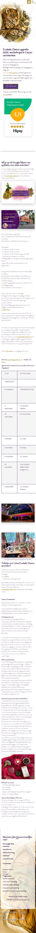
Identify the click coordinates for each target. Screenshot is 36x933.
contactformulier (8, 859)
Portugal (5, 874)
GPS (7, 70)
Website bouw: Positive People (18, 897)
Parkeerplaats (13, 73)
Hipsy (3, 362)
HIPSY (7, 577)
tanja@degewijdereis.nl (12, 176)
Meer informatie (10, 86)
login (5, 916)
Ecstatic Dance (8, 870)
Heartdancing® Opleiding (11, 885)
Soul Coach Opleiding (10, 882)
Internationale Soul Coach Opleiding (14, 891)
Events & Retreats (9, 879)
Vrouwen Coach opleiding (11, 888)
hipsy (5, 95)
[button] (29, 2)
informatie (9, 351)
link (22, 294)
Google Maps (5, 310)
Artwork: (9, 900)
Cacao (5, 872)
